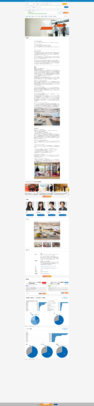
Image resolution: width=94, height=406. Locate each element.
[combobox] (66, 16)
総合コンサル (34, 10)
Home (26, 10)
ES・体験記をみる (65, 297)
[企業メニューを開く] (27, 283)
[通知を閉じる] (34, 5)
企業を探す (29, 10)
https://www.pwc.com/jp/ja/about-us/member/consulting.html (48, 266)
